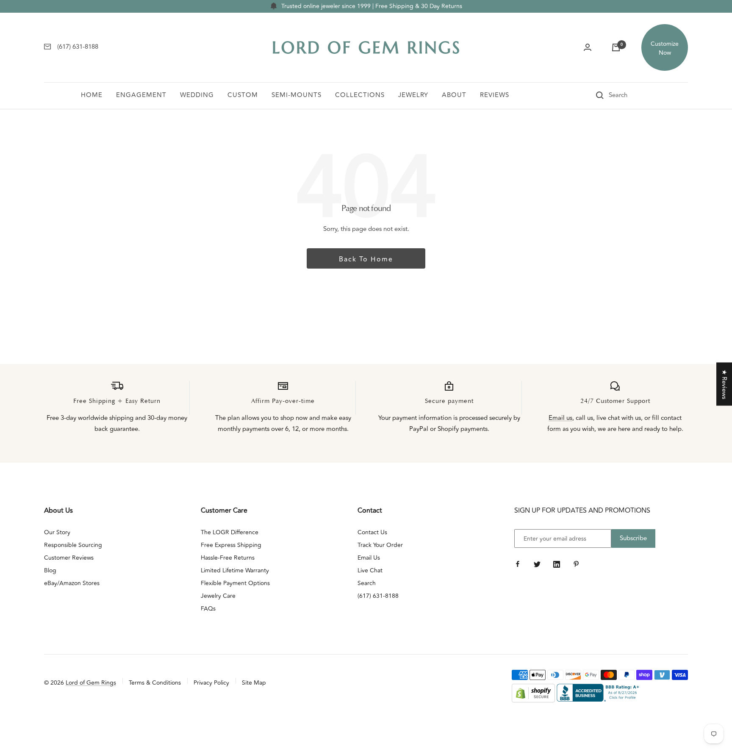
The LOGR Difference (229, 532)
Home (92, 95)
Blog (50, 570)
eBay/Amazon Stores (72, 583)
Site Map (254, 682)
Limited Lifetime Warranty (235, 570)
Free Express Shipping (231, 545)
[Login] (587, 47)
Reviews (494, 95)
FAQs (208, 608)
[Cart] (616, 47)
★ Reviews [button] (724, 384)
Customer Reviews (69, 557)
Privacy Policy (211, 682)
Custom (242, 95)
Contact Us (372, 532)
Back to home (366, 259)
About (454, 95)
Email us (560, 418)
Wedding (197, 95)
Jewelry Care (218, 595)
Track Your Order (380, 545)
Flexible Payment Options (235, 583)
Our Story (57, 532)
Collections (360, 95)
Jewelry (413, 95)
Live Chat (370, 570)
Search (367, 583)
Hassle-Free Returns (228, 557)
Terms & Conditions (155, 682)
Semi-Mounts (297, 95)
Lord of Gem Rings (91, 682)
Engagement (141, 95)
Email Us (369, 557)
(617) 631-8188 (378, 595)
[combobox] (630, 95)
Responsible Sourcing (73, 545)
